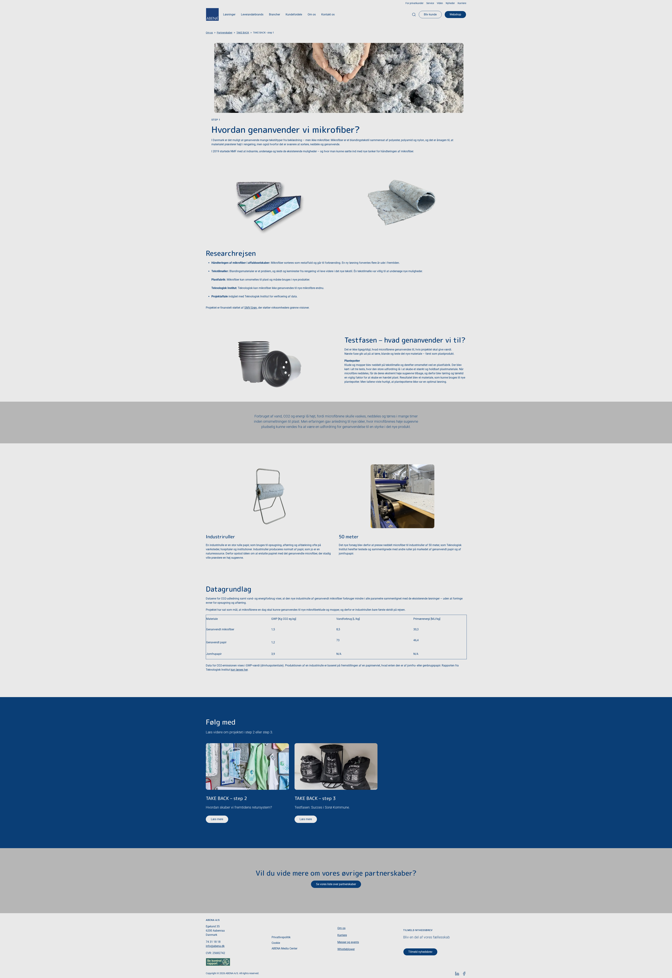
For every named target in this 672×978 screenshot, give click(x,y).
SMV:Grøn (250, 307)
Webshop (455, 14)
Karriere (342, 935)
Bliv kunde (430, 14)
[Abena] (212, 14)
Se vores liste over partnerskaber (336, 884)
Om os (209, 32)
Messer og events (348, 942)
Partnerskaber (224, 32)
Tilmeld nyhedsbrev (420, 951)
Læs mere (217, 819)
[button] (229, 14)
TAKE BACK (242, 32)
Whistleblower (346, 949)
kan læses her (239, 669)
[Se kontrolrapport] (218, 961)
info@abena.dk (215, 946)
